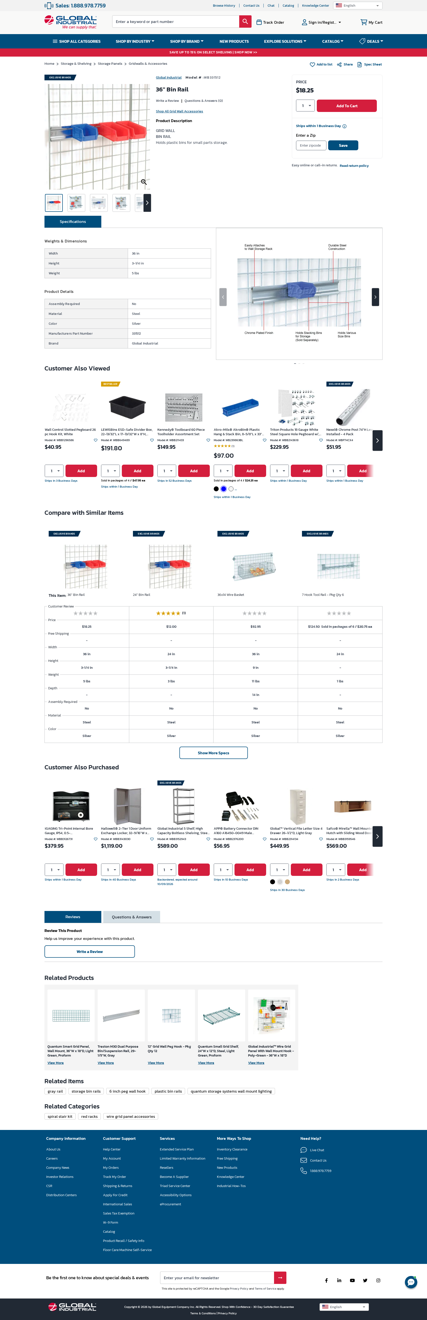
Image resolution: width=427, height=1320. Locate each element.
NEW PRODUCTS (234, 41)
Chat (271, 5)
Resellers (166, 1167)
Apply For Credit (115, 1195)
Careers (52, 1158)
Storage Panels (110, 63)
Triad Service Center (175, 1186)
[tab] (72, 222)
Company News (57, 1167)
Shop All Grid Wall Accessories (179, 111)
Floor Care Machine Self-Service (127, 1250)
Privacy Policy (239, 1288)
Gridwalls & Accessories (148, 63)
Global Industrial (169, 77)
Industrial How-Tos (231, 1186)
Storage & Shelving (76, 63)
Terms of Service (265, 1288)
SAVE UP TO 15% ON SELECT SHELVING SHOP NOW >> (213, 52)
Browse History (224, 5)
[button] (357, 5)
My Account (112, 1158)
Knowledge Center (315, 5)
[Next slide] (375, 297)
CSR (49, 1186)
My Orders (111, 1167)
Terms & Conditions (203, 1313)
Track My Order (114, 1176)
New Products (227, 1167)
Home (49, 63)
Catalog (288, 5)
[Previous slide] (223, 297)
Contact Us (251, 5)
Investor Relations (59, 1176)
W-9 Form (110, 1222)
